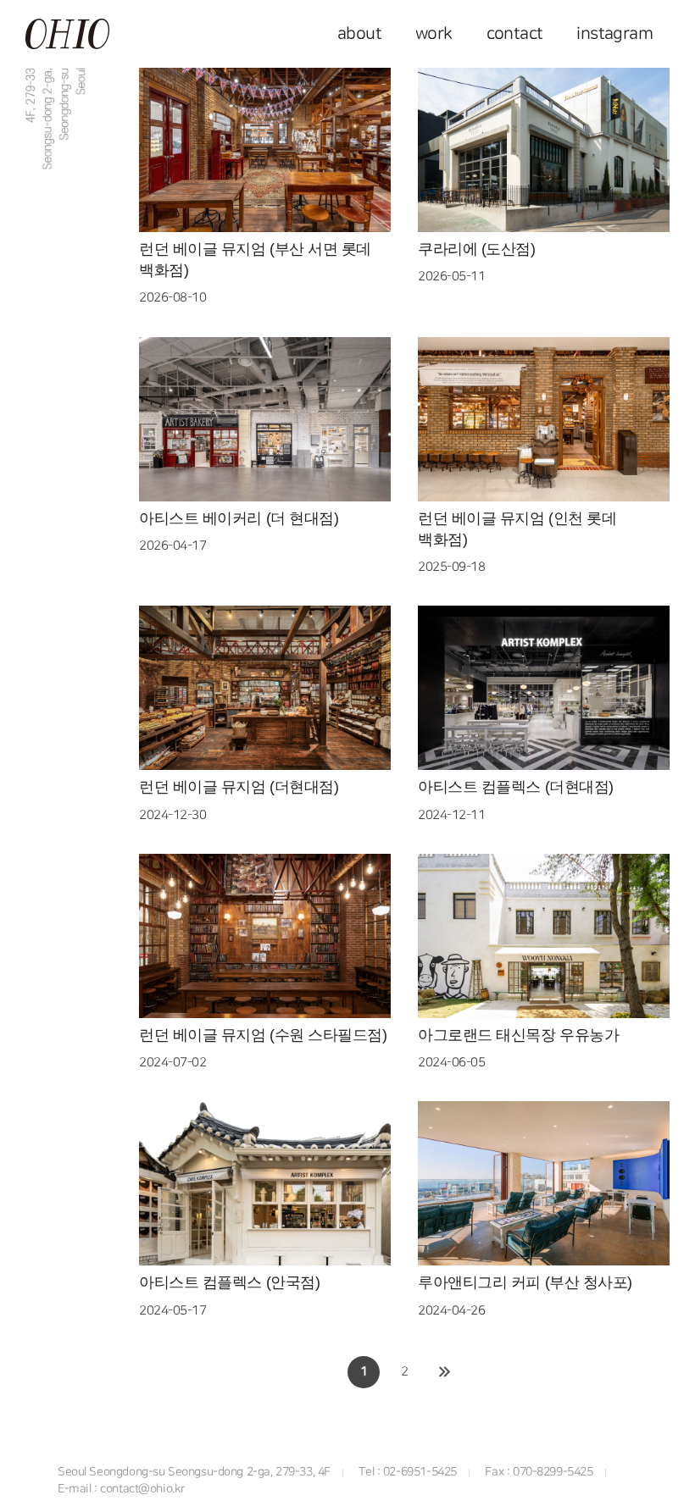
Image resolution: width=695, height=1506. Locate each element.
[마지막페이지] (445, 1372)
